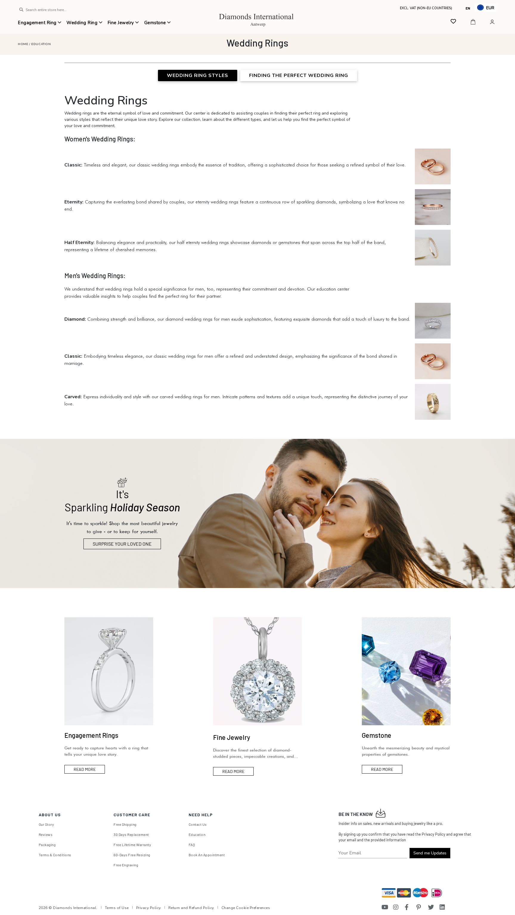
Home (23, 44)
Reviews (46, 834)
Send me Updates (429, 853)
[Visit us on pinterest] (419, 907)
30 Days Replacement (131, 834)
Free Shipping (125, 824)
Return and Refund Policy (191, 907)
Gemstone (155, 22)
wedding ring (82, 22)
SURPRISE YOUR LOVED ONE (122, 544)
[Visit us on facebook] (408, 907)
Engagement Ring (38, 22)
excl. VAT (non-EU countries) (424, 8)
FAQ (192, 845)
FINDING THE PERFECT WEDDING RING (298, 75)
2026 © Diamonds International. (68, 907)
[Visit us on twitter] (431, 907)
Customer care (132, 814)
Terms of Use (117, 907)
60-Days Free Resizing (132, 855)
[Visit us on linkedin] (443, 907)
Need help (201, 814)
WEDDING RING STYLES (197, 75)
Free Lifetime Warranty (132, 845)
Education (41, 44)
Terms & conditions (55, 855)
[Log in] (493, 21)
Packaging (47, 845)
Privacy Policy (148, 907)
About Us (50, 814)
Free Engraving (126, 865)
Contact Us (198, 824)
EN (468, 8)
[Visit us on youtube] (384, 907)
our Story (46, 824)
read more (85, 769)
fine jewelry (122, 22)
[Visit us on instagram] (396, 907)
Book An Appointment (207, 855)
